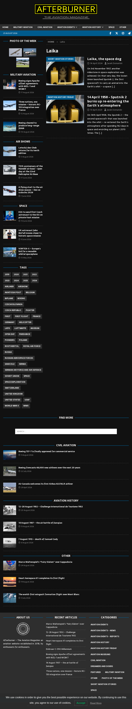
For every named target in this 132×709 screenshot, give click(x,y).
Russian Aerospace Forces (19, 358)
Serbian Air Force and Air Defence (23, 370)
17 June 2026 (26, 177)
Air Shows (23, 141)
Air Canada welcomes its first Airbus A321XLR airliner (46, 484)
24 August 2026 (27, 565)
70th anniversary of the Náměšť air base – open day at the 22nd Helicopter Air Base (31, 170)
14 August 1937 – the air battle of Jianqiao (40, 522)
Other (66, 556)
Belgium (30, 292)
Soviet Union (12, 376)
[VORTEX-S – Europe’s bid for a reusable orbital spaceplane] (9, 252)
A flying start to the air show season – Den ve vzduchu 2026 (31, 189)
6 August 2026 (27, 542)
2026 (34, 280)
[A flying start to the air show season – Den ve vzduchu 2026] (9, 191)
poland (23, 340)
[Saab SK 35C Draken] (22, 62)
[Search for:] (66, 431)
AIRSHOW (23, 286)
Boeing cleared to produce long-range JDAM (29, 125)
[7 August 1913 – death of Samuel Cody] (9, 543)
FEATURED (96, 672)
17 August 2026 (27, 92)
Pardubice (24, 334)
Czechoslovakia (13, 304)
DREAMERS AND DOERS (102, 666)
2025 (25, 280)
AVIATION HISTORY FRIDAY (104, 648)
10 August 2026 (27, 131)
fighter (30, 310)
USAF (27, 399)
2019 (7, 274)
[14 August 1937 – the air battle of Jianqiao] (9, 526)
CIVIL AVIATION (45, 27)
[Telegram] (129, 33)
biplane (9, 298)
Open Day (10, 334)
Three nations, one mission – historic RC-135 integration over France (30, 106)
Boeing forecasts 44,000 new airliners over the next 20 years (49, 467)
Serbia (22, 364)
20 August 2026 (27, 510)
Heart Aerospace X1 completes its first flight (42, 578)
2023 (7, 280)
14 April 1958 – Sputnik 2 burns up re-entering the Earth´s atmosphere (108, 101)
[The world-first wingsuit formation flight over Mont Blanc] (9, 598)
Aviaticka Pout (13, 292)
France (36, 316)
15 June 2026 (26, 220)
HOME (5, 27)
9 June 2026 (26, 239)
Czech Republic (13, 310)
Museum (35, 328)
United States (12, 399)
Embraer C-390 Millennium (59, 649)
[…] (113, 86)
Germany (9, 322)
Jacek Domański (114, 63)
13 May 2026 (26, 257)
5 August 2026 (27, 455)
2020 (16, 274)
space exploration (15, 382)
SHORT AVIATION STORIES (103, 684)
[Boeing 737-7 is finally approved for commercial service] (9, 455)
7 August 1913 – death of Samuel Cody (38, 539)
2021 (25, 274)
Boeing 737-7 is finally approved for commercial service (47, 451)
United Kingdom (14, 393)
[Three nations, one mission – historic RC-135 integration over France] (9, 105)
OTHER (122, 27)
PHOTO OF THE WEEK (112, 678)
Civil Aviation (66, 445)
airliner (9, 286)
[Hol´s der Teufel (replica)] (15, 52)
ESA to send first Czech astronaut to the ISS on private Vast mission (31, 214)
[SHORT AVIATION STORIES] (65, 71)
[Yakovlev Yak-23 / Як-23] (29, 52)
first (7, 316)
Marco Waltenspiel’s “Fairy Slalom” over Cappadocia (46, 562)
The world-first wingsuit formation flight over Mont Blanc (49, 594)
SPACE (111, 27)
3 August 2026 (27, 156)
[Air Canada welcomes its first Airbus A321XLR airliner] (9, 487)
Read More (96, 703)
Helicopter (25, 322)
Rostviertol (12, 346)
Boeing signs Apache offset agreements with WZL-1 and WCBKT (29, 85)
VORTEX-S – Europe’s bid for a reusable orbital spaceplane (30, 251)
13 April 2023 (96, 110)
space (27, 376)
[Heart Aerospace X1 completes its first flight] (9, 582)
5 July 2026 (25, 598)
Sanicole (9, 364)
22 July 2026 (26, 471)
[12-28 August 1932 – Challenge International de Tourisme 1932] (9, 510)
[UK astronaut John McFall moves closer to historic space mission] (9, 234)
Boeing (21, 298)
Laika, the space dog (104, 59)
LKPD (7, 328)
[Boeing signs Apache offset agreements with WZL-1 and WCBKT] (9, 84)
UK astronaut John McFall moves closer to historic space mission (30, 233)
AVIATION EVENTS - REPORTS (105, 636)
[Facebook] (110, 33)
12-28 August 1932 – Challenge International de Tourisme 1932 (51, 506)
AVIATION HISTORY (91, 27)
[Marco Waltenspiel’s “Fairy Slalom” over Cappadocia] (9, 565)
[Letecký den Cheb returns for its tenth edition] (9, 151)
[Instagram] (123, 33)
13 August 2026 (27, 526)
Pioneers (9, 340)
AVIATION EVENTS (66, 27)
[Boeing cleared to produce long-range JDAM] (9, 126)
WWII (25, 405)
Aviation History (66, 500)
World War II (12, 405)
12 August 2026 (27, 113)
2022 (34, 274)
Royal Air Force (31, 346)
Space (23, 206)
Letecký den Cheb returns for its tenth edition (29, 150)
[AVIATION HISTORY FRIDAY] (65, 109)
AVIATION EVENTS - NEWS (103, 630)
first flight (21, 316)
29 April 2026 (26, 487)
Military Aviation (23, 74)
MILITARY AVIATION (23, 27)
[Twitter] (116, 33)
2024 (16, 280)
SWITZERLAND (12, 388)
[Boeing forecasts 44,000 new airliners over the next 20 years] (9, 471)
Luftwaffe (20, 328)
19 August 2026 (27, 581)
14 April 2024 (96, 63)
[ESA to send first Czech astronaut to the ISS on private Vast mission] (9, 215)
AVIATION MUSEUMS (100, 654)
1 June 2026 (26, 196)
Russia (8, 352)
